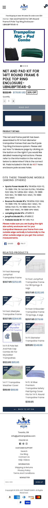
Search (24, 451)
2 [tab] (23, 66)
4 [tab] (27, 66)
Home (6, 18)
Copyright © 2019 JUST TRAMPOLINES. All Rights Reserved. (24, 491)
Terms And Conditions (24, 473)
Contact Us (24, 457)
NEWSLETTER (25, 478)
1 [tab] (21, 66)
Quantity (6, 97)
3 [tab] (25, 66)
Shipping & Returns (24, 467)
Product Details (11, 131)
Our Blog (24, 454)
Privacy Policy (24, 470)
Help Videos (24, 459)
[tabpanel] (24, 46)
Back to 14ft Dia (26, 409)
